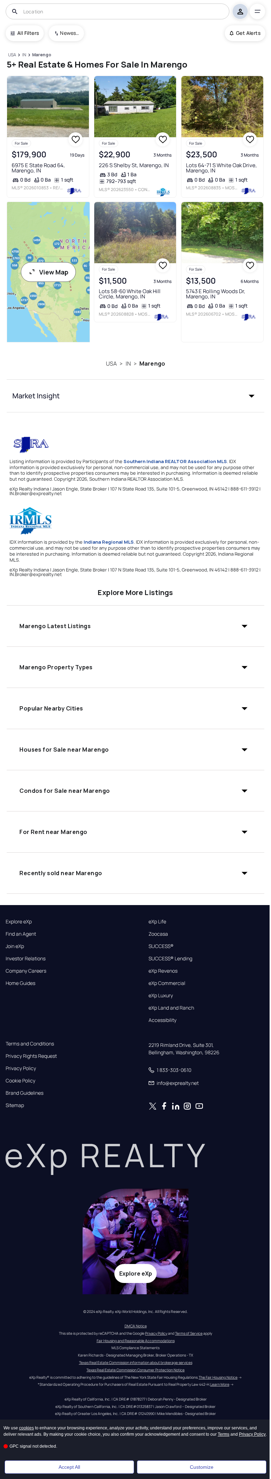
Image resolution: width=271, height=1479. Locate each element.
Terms (223, 1434)
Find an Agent (21, 933)
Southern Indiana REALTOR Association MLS (175, 461)
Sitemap (15, 1105)
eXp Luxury (161, 995)
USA (111, 363)
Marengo (152, 363)
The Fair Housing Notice (218, 1377)
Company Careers (26, 970)
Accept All (69, 1467)
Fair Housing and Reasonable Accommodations (136, 1340)
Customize (201, 1467)
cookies (26, 1428)
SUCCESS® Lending (170, 958)
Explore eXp (19, 921)
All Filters (28, 33)
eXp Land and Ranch (171, 1007)
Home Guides (20, 983)
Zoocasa (158, 933)
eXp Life (157, 921)
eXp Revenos (163, 970)
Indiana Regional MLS (109, 542)
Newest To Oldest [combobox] (69, 33)
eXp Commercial (167, 983)
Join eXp (15, 946)
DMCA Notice (136, 1325)
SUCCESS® (161, 946)
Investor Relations (26, 958)
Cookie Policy (20, 1080)
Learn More (219, 1384)
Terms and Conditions (30, 1043)
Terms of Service (189, 1333)
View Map (53, 272)
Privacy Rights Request (31, 1056)
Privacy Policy (21, 1068)
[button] (135, 396)
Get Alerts (248, 33)
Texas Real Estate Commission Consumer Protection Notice (135, 1369)
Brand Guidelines (24, 1093)
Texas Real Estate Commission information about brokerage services (135, 1362)
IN (128, 363)
